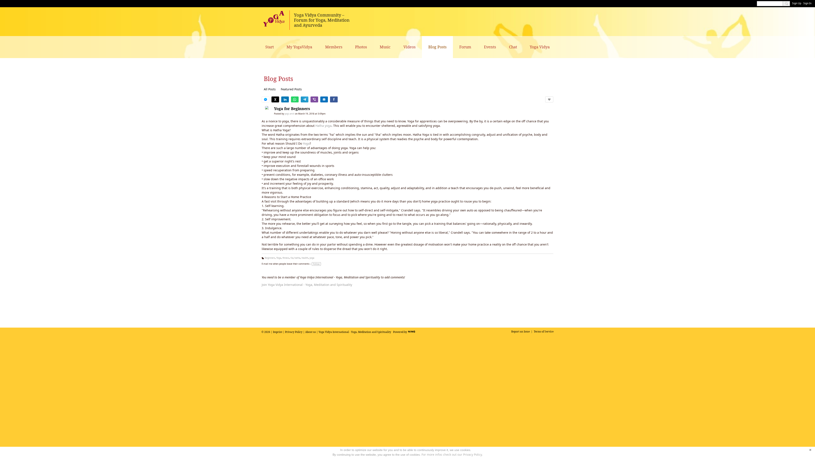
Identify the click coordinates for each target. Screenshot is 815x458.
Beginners (270, 257)
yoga (311, 257)
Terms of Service (544, 331)
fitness (285, 257)
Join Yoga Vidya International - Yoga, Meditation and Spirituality (307, 285)
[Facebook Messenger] (265, 99)
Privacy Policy (293, 332)
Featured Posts (291, 89)
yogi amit (289, 113)
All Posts (270, 89)
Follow (316, 264)
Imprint (277, 332)
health (305, 257)
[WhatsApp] (295, 99)
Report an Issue (520, 331)
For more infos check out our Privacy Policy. (452, 454)
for (292, 257)
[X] (275, 99)
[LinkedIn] (285, 99)
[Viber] (314, 99)
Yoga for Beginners (292, 108)
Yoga (306, 143)
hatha (297, 257)
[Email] (324, 99)
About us (310, 332)
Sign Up (796, 3)
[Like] (549, 99)
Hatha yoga (323, 126)
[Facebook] (334, 99)
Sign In (807, 3)
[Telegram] (304, 99)
